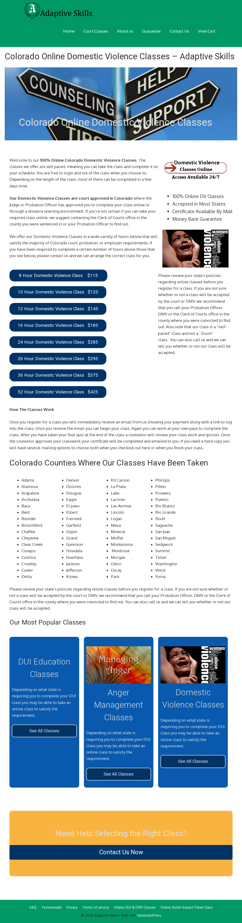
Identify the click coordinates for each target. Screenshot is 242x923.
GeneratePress (149, 915)
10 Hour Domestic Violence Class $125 (58, 292)
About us (125, 31)
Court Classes (95, 31)
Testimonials (51, 907)
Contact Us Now (121, 852)
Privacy (72, 907)
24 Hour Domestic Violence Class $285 (58, 342)
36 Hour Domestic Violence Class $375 (58, 375)
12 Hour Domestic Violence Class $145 (58, 308)
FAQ (33, 907)
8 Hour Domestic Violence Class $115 (58, 275)
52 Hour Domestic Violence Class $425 (58, 392)
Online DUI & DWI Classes (135, 907)
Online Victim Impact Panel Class (186, 907)
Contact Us (179, 31)
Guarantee (151, 31)
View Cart (206, 31)
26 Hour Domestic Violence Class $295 (58, 358)
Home (68, 31)
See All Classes (44, 730)
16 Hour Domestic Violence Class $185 (58, 325)
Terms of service (95, 907)
